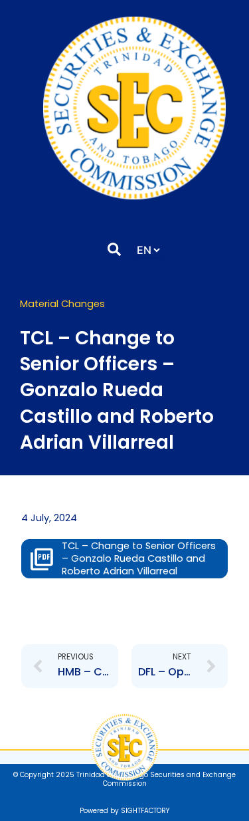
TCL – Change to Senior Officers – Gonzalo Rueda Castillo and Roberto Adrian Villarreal (139, 558)
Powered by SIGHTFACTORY (124, 811)
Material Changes (62, 303)
